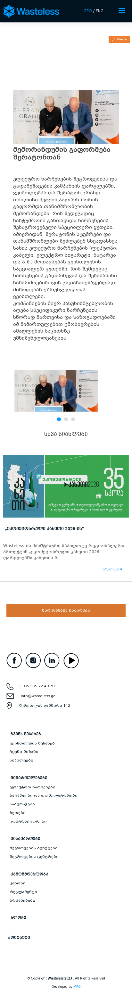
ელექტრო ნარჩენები (32, 787)
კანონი (18, 883)
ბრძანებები (22, 900)
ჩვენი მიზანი (24, 751)
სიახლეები (21, 760)
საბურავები (22, 804)
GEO (88, 10)
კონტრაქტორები (28, 821)
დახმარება (119, 39)
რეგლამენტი (23, 892)
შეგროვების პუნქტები (34, 848)
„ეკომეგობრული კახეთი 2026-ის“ (44, 528)
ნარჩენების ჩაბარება (66, 610)
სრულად (111, 569)
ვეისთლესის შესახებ (32, 743)
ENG (99, 10)
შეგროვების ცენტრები (34, 856)
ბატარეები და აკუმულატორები (44, 795)
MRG (77, 987)
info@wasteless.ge (38, 696)
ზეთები (18, 812)
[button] (59, 419)
